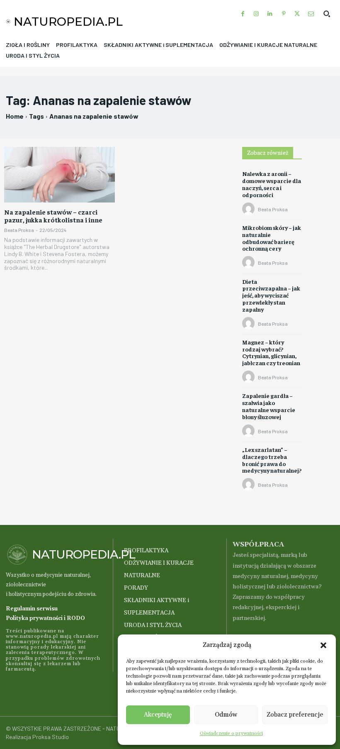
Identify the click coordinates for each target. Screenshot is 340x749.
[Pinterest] (283, 13)
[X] (297, 13)
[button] (323, 645)
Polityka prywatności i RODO (45, 618)
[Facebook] (242, 13)
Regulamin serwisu (32, 608)
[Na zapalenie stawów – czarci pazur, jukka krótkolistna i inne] (59, 174)
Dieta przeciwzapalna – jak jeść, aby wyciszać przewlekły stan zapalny (271, 295)
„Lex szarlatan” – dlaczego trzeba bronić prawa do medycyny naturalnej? (271, 460)
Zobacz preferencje (295, 715)
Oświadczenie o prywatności (231, 733)
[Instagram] (256, 13)
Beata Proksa (19, 230)
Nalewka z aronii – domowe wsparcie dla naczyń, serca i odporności (271, 184)
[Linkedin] (270, 13)
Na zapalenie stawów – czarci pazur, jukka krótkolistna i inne (53, 215)
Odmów (226, 715)
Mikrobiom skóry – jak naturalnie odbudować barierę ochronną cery (271, 238)
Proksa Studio (50, 736)
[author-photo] (249, 209)
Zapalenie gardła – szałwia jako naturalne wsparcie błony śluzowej (268, 406)
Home (15, 116)
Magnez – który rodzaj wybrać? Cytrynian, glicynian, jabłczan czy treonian (271, 352)
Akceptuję (158, 715)
